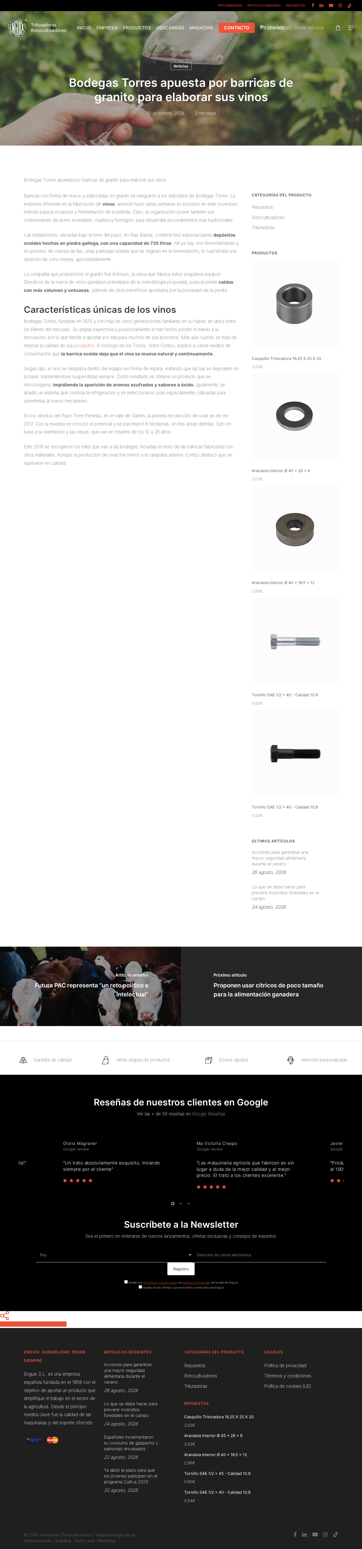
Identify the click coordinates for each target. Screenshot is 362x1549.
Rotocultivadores (268, 217)
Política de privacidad (285, 1365)
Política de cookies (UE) (287, 1386)
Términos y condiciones (287, 1376)
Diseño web (84, 1540)
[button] (351, 28)
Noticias (181, 66)
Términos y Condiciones (159, 1282)
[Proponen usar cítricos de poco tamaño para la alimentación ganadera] (271, 986)
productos (84, 345)
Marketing (106, 1540)
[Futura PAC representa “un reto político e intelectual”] (90, 986)
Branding (63, 1540)
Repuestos (262, 207)
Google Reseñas (208, 1114)
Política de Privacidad (196, 1282)
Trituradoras (263, 227)
